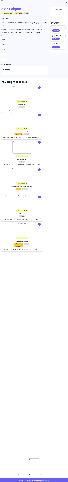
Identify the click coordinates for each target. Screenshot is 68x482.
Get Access (56, 30)
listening (4, 44)
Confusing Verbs (21, 159)
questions (4, 49)
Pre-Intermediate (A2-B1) (7, 13)
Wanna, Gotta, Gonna (22, 241)
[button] (66, 2)
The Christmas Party (21, 214)
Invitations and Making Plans (22, 132)
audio (3, 39)
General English (19, 13)
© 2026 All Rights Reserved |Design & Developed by (34, 480)
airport (3, 54)
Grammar (19, 189)
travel (3, 59)
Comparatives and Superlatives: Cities (21, 186)
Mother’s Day (21, 104)
